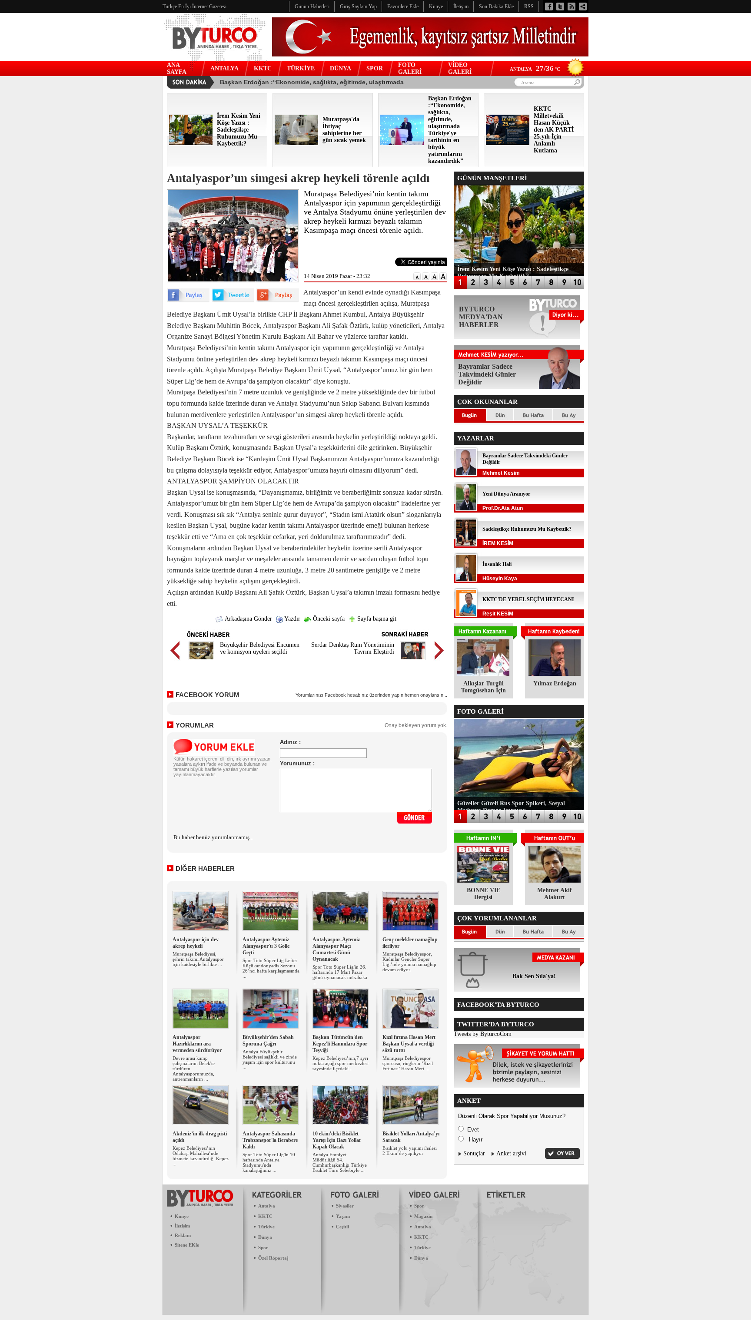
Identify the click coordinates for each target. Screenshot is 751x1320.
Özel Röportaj (273, 1257)
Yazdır (291, 618)
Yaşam (343, 1216)
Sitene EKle (187, 1244)
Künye (182, 1216)
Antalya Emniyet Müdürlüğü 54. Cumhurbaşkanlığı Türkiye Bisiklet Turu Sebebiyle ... (339, 1162)
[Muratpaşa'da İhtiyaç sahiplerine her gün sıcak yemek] (296, 143)
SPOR (374, 68)
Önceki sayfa (328, 618)
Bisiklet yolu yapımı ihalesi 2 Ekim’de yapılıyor (409, 1150)
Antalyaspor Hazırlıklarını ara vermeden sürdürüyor (197, 1043)
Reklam (183, 1235)
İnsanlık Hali (497, 564)
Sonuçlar (474, 1153)
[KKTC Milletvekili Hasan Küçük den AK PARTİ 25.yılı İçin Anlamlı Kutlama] (507, 143)
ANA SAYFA (176, 68)
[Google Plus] (277, 300)
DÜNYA (340, 68)
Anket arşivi (511, 1153)
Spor (263, 1247)
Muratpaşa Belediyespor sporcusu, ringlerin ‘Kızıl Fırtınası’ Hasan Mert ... (407, 1063)
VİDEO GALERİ (460, 68)
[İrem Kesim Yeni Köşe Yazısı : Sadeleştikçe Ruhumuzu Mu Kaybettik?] (191, 143)
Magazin (423, 1216)
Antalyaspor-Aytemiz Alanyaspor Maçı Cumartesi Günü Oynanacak (336, 949)
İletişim (182, 1225)
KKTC (263, 68)
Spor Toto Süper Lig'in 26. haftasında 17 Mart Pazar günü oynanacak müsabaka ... (339, 974)
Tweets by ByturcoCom (483, 1034)
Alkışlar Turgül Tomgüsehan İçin (483, 687)
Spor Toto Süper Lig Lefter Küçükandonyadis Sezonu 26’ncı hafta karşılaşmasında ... (271, 968)
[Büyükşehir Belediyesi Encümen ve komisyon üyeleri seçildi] (201, 661)
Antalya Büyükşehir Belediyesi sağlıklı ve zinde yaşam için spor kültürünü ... (270, 1059)
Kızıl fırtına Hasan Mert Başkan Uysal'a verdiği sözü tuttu (408, 1043)
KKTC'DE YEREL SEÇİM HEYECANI (528, 599)
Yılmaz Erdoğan (554, 683)
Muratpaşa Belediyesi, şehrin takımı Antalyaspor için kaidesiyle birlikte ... (198, 959)
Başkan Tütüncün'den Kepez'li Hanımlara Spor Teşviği (339, 1043)
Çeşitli (342, 1226)
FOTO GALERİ (410, 68)
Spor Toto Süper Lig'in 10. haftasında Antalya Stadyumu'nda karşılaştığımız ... (269, 1162)
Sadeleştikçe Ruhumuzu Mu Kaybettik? (527, 529)
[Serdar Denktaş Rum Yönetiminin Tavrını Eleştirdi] (412, 661)
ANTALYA (224, 68)
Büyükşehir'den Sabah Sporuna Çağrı (268, 1040)
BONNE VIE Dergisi (483, 893)
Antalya (266, 1205)
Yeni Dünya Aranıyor (506, 494)
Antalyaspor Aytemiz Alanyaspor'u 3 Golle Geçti (266, 946)
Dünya (265, 1237)
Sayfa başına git (376, 618)
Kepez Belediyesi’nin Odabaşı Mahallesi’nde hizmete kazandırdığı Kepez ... (201, 1155)
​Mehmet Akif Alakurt (554, 893)
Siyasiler (345, 1205)
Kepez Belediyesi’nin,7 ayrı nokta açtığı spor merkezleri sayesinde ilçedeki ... (340, 1063)
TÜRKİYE (301, 68)
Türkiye (266, 1226)
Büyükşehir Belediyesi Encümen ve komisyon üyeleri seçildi (259, 648)
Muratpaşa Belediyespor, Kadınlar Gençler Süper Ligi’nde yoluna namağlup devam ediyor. (409, 961)
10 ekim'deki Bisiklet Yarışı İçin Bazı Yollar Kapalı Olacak (336, 1140)
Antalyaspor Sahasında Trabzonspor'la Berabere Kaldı (270, 1140)
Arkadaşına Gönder (247, 618)
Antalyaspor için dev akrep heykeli (196, 942)
